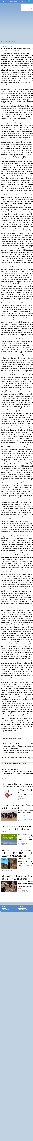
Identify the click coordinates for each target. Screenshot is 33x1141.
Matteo (17, 50)
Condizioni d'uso (22, 908)
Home (3, 1)
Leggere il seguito (18, 775)
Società (25, 5)
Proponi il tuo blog (13, 1)
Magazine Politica (8, 41)
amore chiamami (10, 768)
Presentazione (21, 906)
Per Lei (24, 8)
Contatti (4, 908)
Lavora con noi (5, 909)
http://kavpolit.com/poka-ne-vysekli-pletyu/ (16, 699)
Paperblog (9, 7)
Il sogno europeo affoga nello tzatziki (15, 752)
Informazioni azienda (23, 909)
